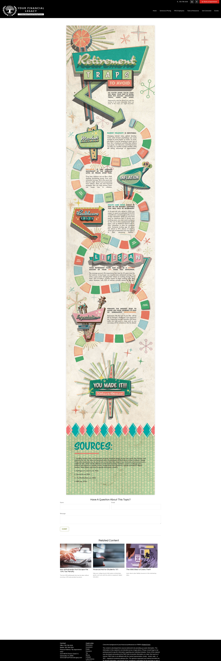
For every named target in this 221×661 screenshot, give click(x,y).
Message (63, 513)
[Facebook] (197, 1)
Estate (88, 649)
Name (62, 502)
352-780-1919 (183, 1)
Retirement (89, 645)
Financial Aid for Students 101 (105, 570)
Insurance (89, 651)
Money (88, 655)
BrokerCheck (146, 644)
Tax (87, 653)
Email (113, 502)
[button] (154, 10)
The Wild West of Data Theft (138, 570)
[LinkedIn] (192, 1)
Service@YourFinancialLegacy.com (71, 657)
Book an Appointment (210, 1)
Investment (89, 647)
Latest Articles (90, 659)
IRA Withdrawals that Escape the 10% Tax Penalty (74, 570)
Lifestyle (88, 657)
